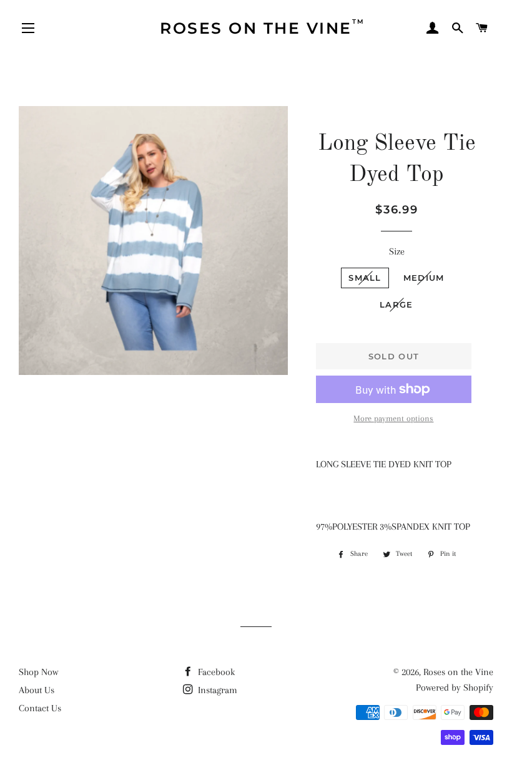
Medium (424, 278)
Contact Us (40, 708)
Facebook (215, 672)
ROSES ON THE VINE (262, 27)
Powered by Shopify (454, 687)
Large (396, 304)
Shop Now (38, 672)
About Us (36, 690)
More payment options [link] (393, 418)
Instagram (216, 690)
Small (365, 278)
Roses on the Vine (458, 672)
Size (397, 251)
